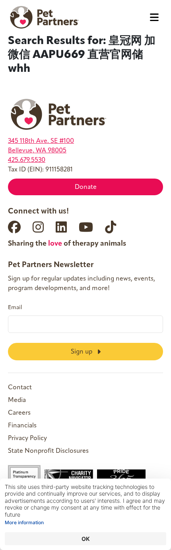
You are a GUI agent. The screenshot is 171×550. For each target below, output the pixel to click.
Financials (22, 426)
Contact (20, 388)
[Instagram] (38, 227)
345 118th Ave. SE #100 (41, 141)
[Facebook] (14, 227)
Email (15, 308)
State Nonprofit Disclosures (48, 451)
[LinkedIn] (61, 227)
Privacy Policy (27, 438)
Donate (86, 187)
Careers (19, 413)
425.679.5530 (26, 160)
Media (17, 400)
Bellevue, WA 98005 (37, 151)
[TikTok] (110, 227)
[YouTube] (86, 227)
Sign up (82, 352)
